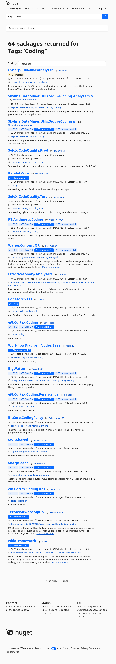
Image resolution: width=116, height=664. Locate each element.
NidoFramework (22, 540)
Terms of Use (42, 648)
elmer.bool (49, 322)
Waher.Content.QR (24, 245)
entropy (27, 231)
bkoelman (63, 70)
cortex (14, 334)
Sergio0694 (37, 368)
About (29, 648)
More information (51, 266)
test (69, 380)
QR (12, 257)
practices (35, 282)
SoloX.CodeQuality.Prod (28, 150)
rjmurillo (62, 274)
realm (33, 380)
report (50, 380)
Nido (13, 552)
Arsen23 (70, 345)
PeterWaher (51, 245)
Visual (33, 357)
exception (41, 380)
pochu (41, 299)
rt (11, 231)
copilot (26, 474)
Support (15, 451)
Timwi (60, 219)
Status (46, 603)
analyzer (43, 82)
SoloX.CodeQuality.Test (27, 196)
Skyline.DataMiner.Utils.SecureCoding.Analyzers (49, 96)
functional (35, 451)
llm (20, 474)
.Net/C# (37, 552)
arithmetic (18, 231)
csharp (14, 82)
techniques (89, 282)
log (72, 380)
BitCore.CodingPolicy (25, 417)
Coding (57, 107)
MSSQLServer (38, 523)
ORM (61, 552)
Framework (21, 552)
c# (19, 82)
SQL (57, 552)
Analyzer (40, 107)
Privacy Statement (90, 648)
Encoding (18, 257)
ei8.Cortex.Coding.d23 (26, 488)
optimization (47, 282)
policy (21, 425)
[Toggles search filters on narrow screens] (105, 28)
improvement (15, 285)
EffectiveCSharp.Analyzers (30, 274)
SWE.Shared (18, 439)
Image (32, 257)
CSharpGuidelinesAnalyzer (30, 70)
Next (65, 580)
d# (26, 500)
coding (24, 82)
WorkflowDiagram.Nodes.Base (34, 345)
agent (16, 474)
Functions (73, 523)
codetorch (16, 311)
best (29, 282)
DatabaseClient (53, 523)
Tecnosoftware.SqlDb (26, 511)
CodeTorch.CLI (20, 299)
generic (26, 451)
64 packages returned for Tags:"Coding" (43, 47)
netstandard (24, 380)
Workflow (15, 357)
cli (22, 311)
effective (15, 282)
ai (25, 311)
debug (56, 380)
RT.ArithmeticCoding (25, 219)
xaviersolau (59, 150)
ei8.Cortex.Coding (23, 322)
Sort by (12, 63)
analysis (27, 162)
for (20, 451)
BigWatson (17, 368)
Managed (53, 257)
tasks (35, 311)
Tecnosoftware (56, 512)
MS (52, 552)
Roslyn (32, 107)
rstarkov (53, 219)
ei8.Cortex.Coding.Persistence (33, 394)
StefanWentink (41, 440)
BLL (44, 552)
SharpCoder (18, 462)
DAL (48, 552)
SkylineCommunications (25, 99)
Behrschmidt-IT (56, 418)
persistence (30, 406)
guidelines (33, 82)
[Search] (105, 16)
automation (43, 474)
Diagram (25, 357)
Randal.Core (18, 173)
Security (49, 107)
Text (26, 257)
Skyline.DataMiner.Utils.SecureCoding (40, 121)
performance (77, 282)
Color (38, 257)
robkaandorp (40, 463)
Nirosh (44, 541)
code (13, 162)
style (41, 162)
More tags (76, 552)
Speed (68, 552)
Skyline (14, 107)
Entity (30, 552)
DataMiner (23, 107)
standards (65, 282)
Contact (11, 603)
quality (19, 162)
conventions (42, 425)
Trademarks (12, 651)
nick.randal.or (41, 173)
